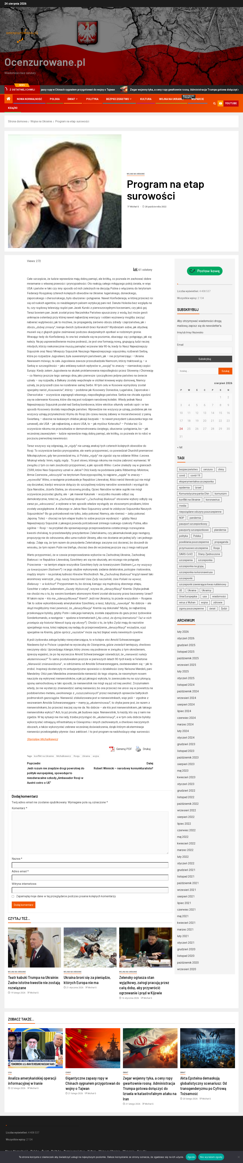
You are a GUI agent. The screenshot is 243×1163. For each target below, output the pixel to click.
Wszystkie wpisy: (187, 298)
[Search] (214, 103)
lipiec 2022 (184, 823)
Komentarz (19, 808)
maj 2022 (183, 837)
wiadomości (219, 596)
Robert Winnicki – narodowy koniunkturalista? (123, 766)
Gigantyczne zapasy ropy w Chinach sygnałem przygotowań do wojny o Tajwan (92, 1083)
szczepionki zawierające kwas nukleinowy (202, 584)
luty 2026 (183, 631)
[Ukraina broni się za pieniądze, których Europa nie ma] (90, 947)
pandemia (195, 517)
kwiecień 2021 (186, 922)
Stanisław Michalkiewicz (42, 739)
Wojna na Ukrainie (171, 99)
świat (212, 608)
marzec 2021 (185, 929)
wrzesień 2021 (186, 890)
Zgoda (191, 1157)
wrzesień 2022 (186, 810)
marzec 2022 (185, 850)
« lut (179, 447)
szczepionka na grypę (191, 566)
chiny (221, 469)
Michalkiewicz (63, 756)
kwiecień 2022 (186, 843)
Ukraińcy (206, 590)
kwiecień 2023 (186, 777)
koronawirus (213, 499)
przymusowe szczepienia (193, 548)
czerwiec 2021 (186, 909)
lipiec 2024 (184, 711)
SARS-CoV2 (186, 554)
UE (180, 590)
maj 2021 (183, 916)
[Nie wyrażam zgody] (238, 1157)
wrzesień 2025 (186, 665)
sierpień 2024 (186, 704)
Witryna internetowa (24, 884)
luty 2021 (183, 936)
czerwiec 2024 (186, 718)
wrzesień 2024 (186, 698)
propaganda (221, 542)
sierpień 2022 (186, 817)
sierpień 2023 (186, 764)
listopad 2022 (185, 797)
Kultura (145, 99)
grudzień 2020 (186, 949)
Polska (55, 99)
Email (180, 344)
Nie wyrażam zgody (211, 1157)
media (182, 505)
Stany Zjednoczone (209, 554)
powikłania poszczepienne (194, 542)
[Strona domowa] (8, 99)
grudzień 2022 (186, 790)
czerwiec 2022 (186, 830)
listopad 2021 (185, 876)
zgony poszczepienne (191, 608)
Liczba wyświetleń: (188, 291)
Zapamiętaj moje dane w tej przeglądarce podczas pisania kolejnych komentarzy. (66, 896)
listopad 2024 (185, 684)
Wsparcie (197, 99)
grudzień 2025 (186, 645)
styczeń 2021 (185, 942)
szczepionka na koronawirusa (196, 572)
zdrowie (217, 602)
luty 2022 (183, 856)
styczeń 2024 (185, 737)
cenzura (208, 469)
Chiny (68, 1073)
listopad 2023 (185, 751)
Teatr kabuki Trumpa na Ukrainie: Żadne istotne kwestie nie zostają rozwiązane (34, 982)
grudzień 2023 (186, 744)
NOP (181, 517)
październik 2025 (188, 658)
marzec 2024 (185, 724)
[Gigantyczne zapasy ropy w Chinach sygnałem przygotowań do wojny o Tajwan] (92, 1048)
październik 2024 (188, 691)
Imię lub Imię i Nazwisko (190, 332)
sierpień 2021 (186, 896)
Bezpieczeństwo (117, 99)
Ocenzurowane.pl (44, 61)
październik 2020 (188, 962)
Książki (12, 108)
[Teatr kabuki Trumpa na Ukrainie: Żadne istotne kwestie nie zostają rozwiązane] (34, 947)
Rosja (77, 756)
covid (182, 475)
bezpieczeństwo (188, 469)
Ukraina (86, 756)
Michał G (134, 206)
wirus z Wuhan (187, 602)
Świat (71, 99)
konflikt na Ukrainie (44, 756)
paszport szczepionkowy (193, 523)
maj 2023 (183, 770)
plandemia (220, 529)
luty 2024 (183, 731)
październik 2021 (188, 883)
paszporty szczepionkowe (194, 529)
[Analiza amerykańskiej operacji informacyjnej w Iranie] (35, 1048)
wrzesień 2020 (186, 969)
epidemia (184, 487)
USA (10, 1073)
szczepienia (186, 560)
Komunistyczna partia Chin (194, 493)
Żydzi (224, 608)
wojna (96, 756)
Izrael (198, 487)
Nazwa (17, 858)
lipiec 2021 (184, 903)
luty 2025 (183, 671)
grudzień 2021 (186, 870)
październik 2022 (188, 803)
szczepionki (185, 578)
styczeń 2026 (185, 638)
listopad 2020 (185, 956)
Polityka (92, 99)
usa (205, 596)
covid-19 (195, 475)
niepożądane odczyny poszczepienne (200, 511)
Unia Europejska (188, 596)
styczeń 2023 (185, 784)
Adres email (20, 871)
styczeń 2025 (185, 678)
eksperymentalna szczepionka (196, 481)
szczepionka (205, 560)
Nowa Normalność (29, 99)
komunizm (221, 493)
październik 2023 (188, 757)
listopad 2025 (185, 651)
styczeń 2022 (185, 863)
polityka (183, 536)
